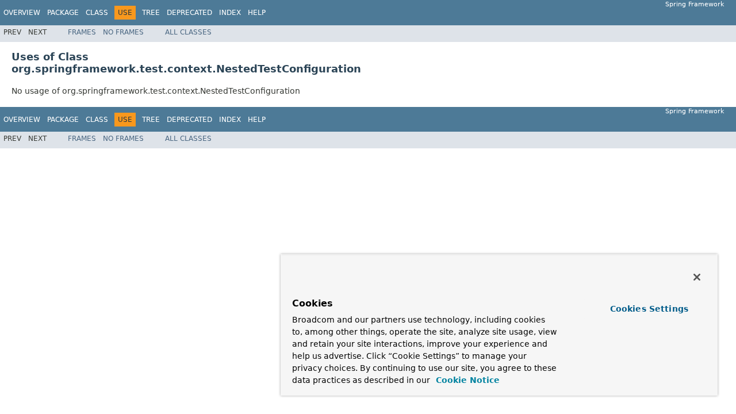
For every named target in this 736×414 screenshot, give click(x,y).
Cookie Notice (466, 380)
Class (97, 13)
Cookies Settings (649, 308)
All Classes (188, 32)
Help (257, 13)
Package (63, 13)
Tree (151, 13)
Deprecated (189, 13)
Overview (21, 13)
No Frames (123, 32)
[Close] (697, 277)
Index (230, 13)
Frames (82, 32)
